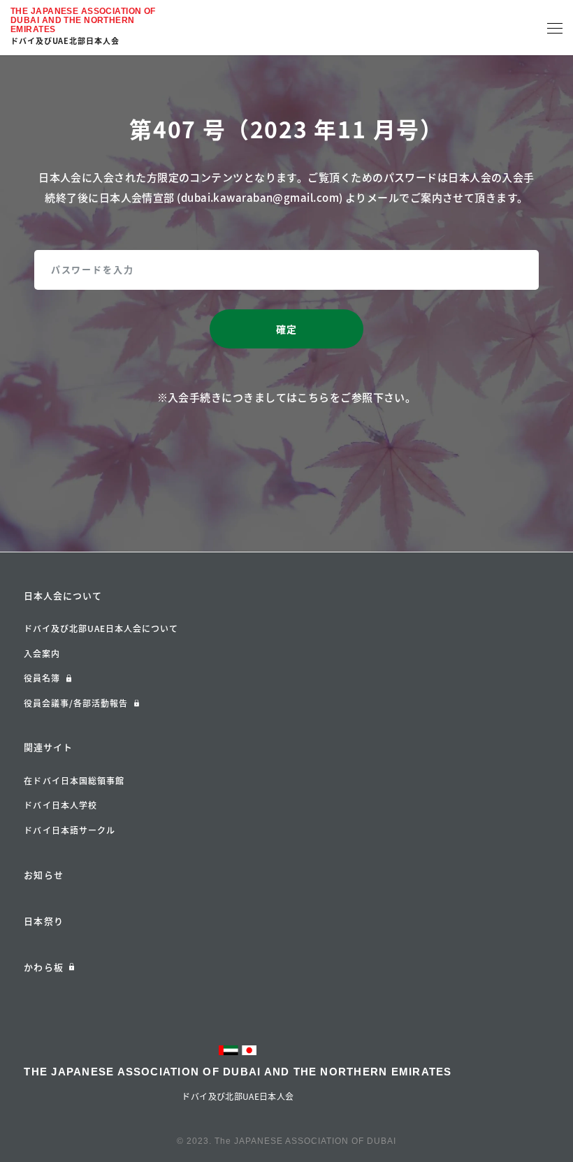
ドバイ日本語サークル (69, 830)
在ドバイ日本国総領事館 (74, 780)
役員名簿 (42, 678)
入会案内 (42, 653)
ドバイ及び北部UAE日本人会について (101, 628)
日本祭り (43, 920)
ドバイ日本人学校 (60, 805)
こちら (313, 397)
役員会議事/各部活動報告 (76, 703)
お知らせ (43, 874)
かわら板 (43, 966)
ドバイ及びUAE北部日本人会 (64, 41)
